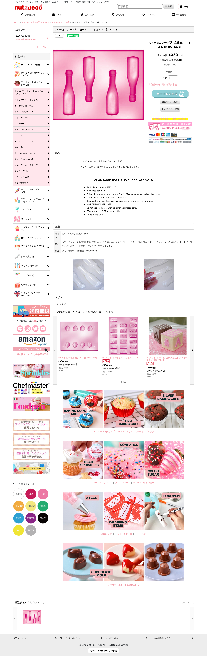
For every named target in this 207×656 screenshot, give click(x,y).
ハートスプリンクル (102, 482)
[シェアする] (59, 36)
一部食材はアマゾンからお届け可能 (31, 354)
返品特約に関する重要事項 (164, 84)
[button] (88, 15)
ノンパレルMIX (122, 482)
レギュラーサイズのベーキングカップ (136, 431)
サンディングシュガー (143, 482)
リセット (189, 602)
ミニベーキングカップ (104, 431)
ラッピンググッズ (123, 533)
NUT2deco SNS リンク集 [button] (104, 650)
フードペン (140, 533)
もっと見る (41, 47)
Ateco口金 (106, 533)
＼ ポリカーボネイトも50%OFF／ (123, 585)
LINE (34, 321)
